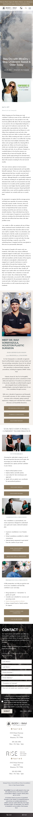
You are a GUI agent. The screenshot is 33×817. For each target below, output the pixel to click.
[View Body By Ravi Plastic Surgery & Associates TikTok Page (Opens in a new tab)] (17, 729)
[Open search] (25, 8)
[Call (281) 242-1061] (21, 8)
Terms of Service (11, 783)
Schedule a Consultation (16, 414)
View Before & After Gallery (16, 408)
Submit (7, 711)
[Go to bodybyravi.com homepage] (9, 8)
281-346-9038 (17, 795)
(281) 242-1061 (6, 653)
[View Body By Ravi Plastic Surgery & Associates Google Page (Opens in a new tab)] (21, 729)
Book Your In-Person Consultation (16, 549)
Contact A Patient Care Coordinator (16, 612)
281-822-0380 (16, 771)
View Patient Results (16, 487)
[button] (30, 8)
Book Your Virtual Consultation (16, 556)
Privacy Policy (19, 783)
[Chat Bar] (16, 814)
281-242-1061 (26, 711)
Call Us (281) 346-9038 (16, 619)
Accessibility (26, 783)
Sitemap (5, 783)
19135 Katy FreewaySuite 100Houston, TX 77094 (16, 765)
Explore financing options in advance (15, 601)
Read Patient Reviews (16, 420)
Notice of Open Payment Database (16, 785)
